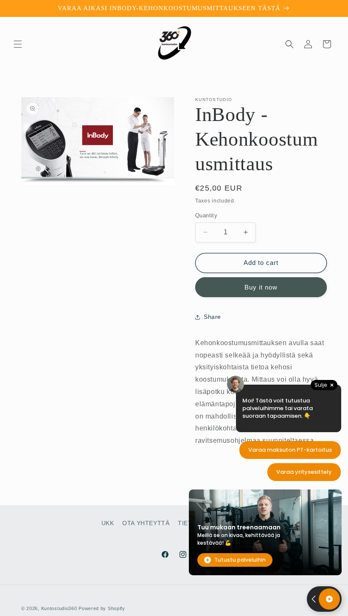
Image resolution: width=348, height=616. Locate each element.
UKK (107, 523)
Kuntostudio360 (59, 608)
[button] (17, 44)
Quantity (206, 215)
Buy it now (261, 287)
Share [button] (212, 316)
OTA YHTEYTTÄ (145, 523)
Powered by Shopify (102, 608)
